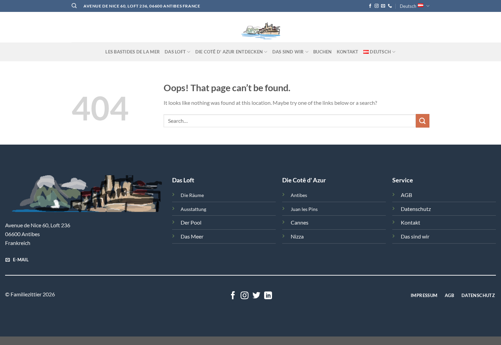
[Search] (74, 6)
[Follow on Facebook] (370, 6)
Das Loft (175, 51)
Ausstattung (193, 209)
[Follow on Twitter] (256, 296)
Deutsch (408, 6)
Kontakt (348, 51)
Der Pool (191, 222)
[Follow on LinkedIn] (268, 296)
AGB (406, 195)
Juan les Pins (304, 209)
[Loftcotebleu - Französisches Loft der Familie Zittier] (250, 27)
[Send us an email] (383, 6)
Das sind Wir (288, 51)
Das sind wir (415, 236)
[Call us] (390, 6)
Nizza (297, 236)
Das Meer (192, 236)
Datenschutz (416, 209)
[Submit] (422, 120)
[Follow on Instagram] (377, 6)
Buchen (322, 51)
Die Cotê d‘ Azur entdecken (229, 51)
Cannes (299, 222)
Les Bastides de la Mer (132, 51)
